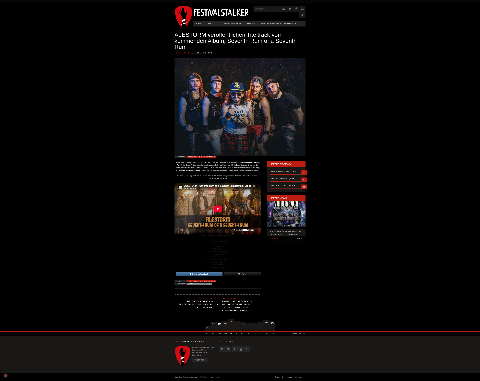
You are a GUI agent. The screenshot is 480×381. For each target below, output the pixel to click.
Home (198, 24)
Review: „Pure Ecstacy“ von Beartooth (286, 172)
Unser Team (199, 360)
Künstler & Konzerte (231, 24)
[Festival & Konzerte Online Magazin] (221, 12)
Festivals (211, 24)
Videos (208, 283)
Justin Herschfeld (184, 53)
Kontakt (251, 24)
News (200, 283)
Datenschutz (287, 377)
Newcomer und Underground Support (278, 24)
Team (277, 377)
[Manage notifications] (6, 376)
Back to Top (298, 334)
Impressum (299, 377)
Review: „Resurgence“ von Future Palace (286, 186)
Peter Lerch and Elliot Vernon (201, 157)
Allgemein (192, 283)
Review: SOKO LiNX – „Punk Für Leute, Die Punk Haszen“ (286, 179)
